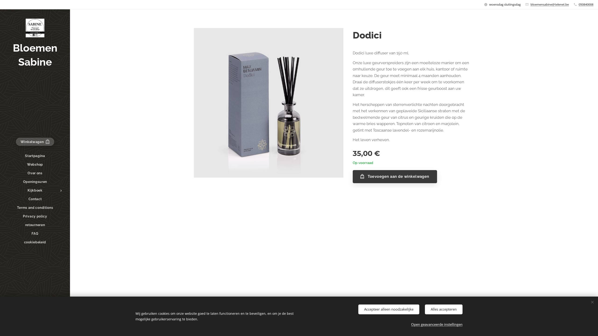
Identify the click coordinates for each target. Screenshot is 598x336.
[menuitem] (35, 156)
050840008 (586, 4)
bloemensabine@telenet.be (549, 4)
